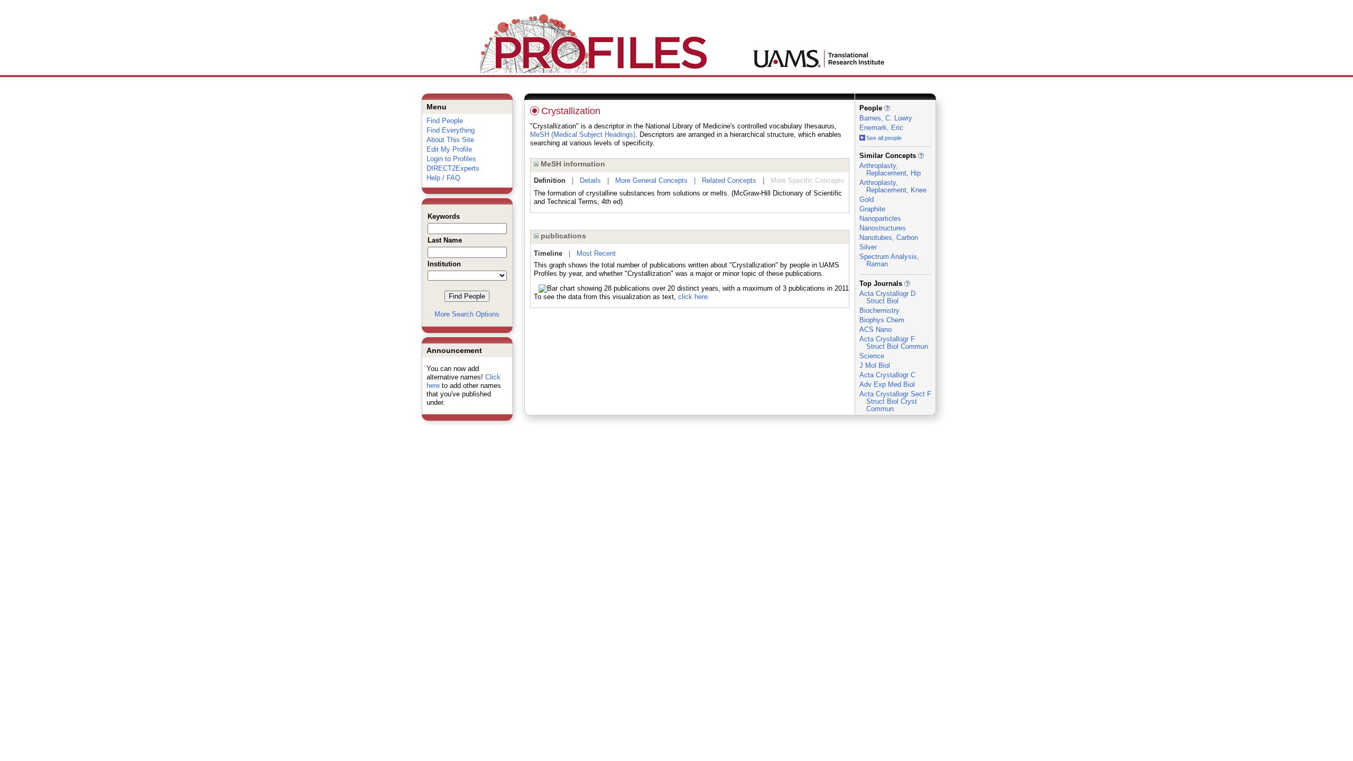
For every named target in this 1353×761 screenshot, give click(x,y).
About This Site (450, 140)
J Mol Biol (874, 365)
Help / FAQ (443, 178)
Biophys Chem (881, 320)
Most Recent (596, 253)
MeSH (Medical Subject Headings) (582, 134)
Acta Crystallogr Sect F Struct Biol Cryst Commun (895, 401)
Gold (866, 199)
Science (871, 356)
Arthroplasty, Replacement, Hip (890, 169)
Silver (868, 247)
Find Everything (451, 130)
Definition (550, 180)
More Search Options (466, 314)
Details (590, 180)
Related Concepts (729, 180)
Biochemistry (879, 310)
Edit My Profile (449, 149)
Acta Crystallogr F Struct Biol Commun (893, 342)
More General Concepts (651, 180)
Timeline (548, 253)
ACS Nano (875, 329)
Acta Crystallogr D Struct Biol (887, 297)
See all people (884, 138)
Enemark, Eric (881, 128)
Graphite (872, 209)
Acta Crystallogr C (887, 375)
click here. (694, 297)
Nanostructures (882, 228)
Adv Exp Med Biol (887, 384)
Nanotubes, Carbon (888, 238)
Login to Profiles (451, 159)
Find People (445, 121)
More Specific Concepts (807, 180)
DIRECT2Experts (453, 168)
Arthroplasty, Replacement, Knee (892, 186)
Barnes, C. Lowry (885, 118)
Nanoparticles (880, 218)
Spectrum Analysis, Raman (889, 260)
